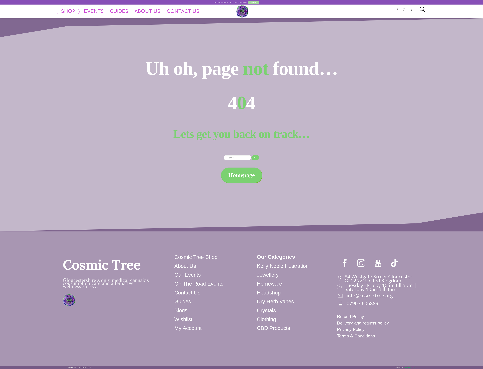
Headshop (269, 293)
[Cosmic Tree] (242, 11)
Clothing (266, 319)
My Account (188, 328)
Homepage (241, 175)
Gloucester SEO (409, 367)
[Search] (255, 157)
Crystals (266, 310)
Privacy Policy (351, 329)
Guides (119, 11)
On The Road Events (198, 284)
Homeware (269, 284)
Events (94, 11)
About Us (148, 11)
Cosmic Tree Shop (195, 257)
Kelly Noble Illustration (283, 266)
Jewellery (268, 275)
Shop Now (254, 3)
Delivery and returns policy (363, 323)
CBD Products (273, 328)
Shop (68, 11)
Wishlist (183, 319)
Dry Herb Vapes (275, 301)
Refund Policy (350, 316)
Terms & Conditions (356, 336)
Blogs (180, 310)
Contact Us (183, 11)
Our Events (187, 275)
